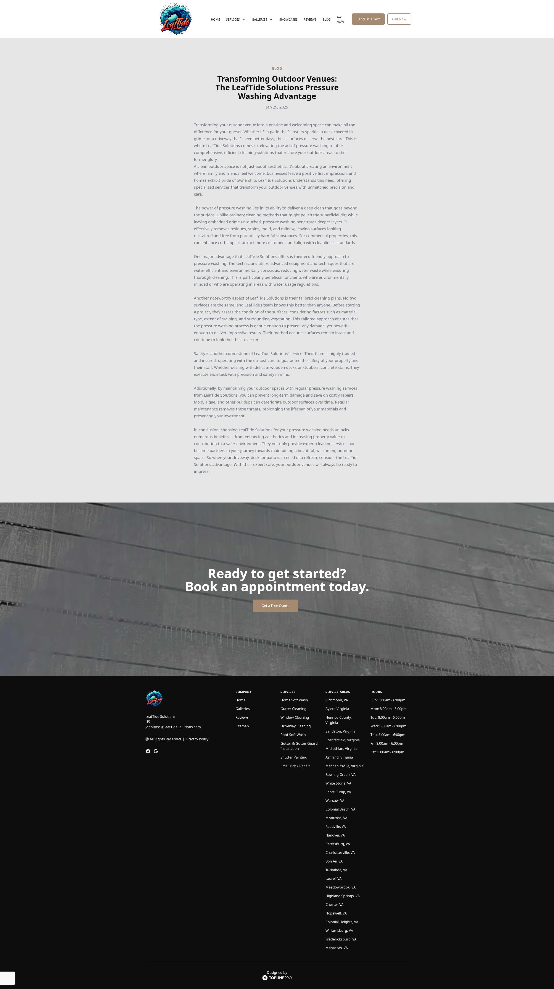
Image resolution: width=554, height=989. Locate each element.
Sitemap (242, 726)
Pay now (340, 19)
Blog (326, 19)
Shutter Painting (293, 757)
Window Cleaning (294, 717)
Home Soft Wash (294, 700)
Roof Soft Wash (293, 734)
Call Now (399, 19)
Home (215, 19)
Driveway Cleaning (295, 726)
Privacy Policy (197, 739)
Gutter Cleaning (293, 708)
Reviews (310, 19)
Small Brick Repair (295, 766)
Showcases (288, 19)
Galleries (242, 708)
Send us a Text (368, 19)
